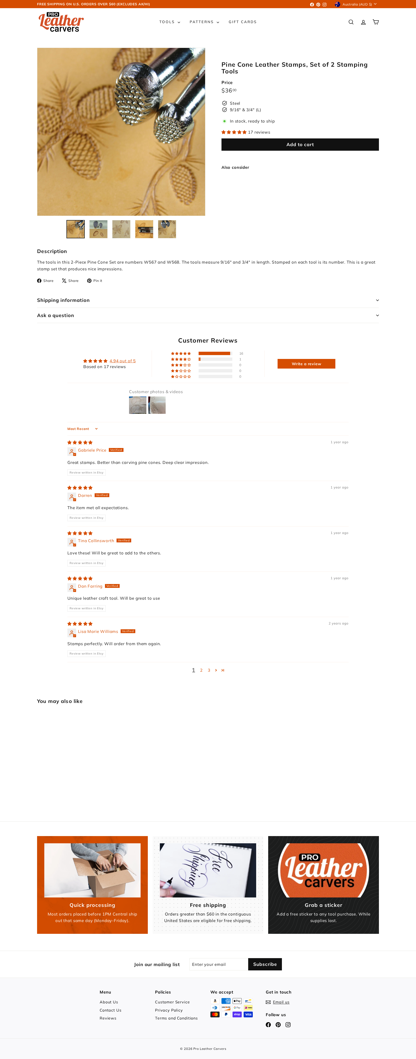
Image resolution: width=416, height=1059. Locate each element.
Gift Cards (243, 21)
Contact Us (111, 1010)
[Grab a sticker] (323, 870)
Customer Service (172, 1002)
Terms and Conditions (176, 1018)
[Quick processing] (92, 870)
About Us (109, 1002)
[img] (80, 442)
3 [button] (209, 670)
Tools (167, 21)
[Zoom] (121, 132)
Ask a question (55, 315)
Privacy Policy (169, 1010)
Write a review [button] (306, 363)
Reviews (108, 1018)
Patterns (202, 21)
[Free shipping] (208, 870)
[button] (234, 132)
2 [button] (201, 670)
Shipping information (63, 300)
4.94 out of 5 (123, 360)
